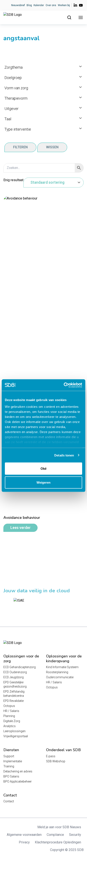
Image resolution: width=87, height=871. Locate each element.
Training (8, 766)
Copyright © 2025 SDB (67, 850)
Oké (43, 468)
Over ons (51, 5)
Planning (9, 716)
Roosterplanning (57, 672)
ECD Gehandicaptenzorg (19, 667)
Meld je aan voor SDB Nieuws (59, 827)
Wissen (52, 147)
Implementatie (12, 761)
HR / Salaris (11, 711)
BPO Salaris (11, 776)
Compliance (55, 835)
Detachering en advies (17, 771)
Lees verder (20, 528)
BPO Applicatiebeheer (17, 781)
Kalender (39, 5)
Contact (8, 801)
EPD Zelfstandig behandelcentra (13, 693)
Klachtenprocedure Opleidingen (58, 842)
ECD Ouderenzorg (15, 672)
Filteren (20, 147)
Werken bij (64, 5)
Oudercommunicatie (59, 677)
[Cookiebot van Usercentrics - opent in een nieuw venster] (63, 385)
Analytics (9, 726)
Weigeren (43, 482)
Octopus (9, 706)
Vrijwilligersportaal (15, 736)
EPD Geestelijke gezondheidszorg (15, 684)
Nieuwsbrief (18, 5)
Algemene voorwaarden (24, 835)
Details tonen (64, 455)
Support (8, 756)
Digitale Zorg (11, 721)
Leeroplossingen (14, 731)
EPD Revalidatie (13, 700)
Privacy (24, 842)
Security (75, 835)
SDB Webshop (55, 761)
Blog (29, 5)
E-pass (50, 756)
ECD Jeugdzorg (13, 677)
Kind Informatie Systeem (62, 667)
